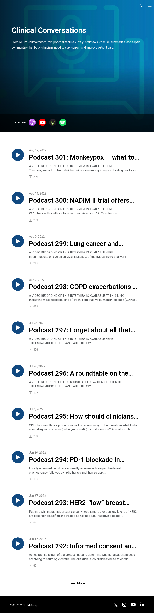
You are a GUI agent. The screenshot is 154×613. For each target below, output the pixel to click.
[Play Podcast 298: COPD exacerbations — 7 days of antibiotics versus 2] (18, 284)
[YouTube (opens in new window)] (42, 122)
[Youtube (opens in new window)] (133, 604)
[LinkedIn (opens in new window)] (142, 604)
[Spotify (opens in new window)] (62, 122)
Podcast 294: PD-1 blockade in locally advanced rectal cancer (74, 460)
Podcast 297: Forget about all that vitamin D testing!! (80, 330)
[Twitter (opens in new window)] (116, 604)
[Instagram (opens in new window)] (124, 604)
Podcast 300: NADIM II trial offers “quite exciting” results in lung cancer (79, 201)
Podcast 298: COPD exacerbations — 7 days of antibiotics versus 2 (83, 287)
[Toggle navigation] (149, 5)
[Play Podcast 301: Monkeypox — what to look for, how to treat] (18, 155)
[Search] (142, 5)
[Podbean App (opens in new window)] (52, 122)
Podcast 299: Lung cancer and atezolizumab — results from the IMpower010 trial (77, 244)
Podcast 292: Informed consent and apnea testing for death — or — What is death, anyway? (83, 546)
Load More (77, 583)
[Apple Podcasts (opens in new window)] (32, 122)
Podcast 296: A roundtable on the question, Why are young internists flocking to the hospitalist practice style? (80, 374)
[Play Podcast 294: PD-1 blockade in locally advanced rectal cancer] (18, 457)
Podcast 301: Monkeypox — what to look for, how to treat (81, 158)
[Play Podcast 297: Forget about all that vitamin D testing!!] (18, 327)
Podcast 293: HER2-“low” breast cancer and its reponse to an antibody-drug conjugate (77, 503)
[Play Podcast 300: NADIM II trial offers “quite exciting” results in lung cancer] (18, 198)
